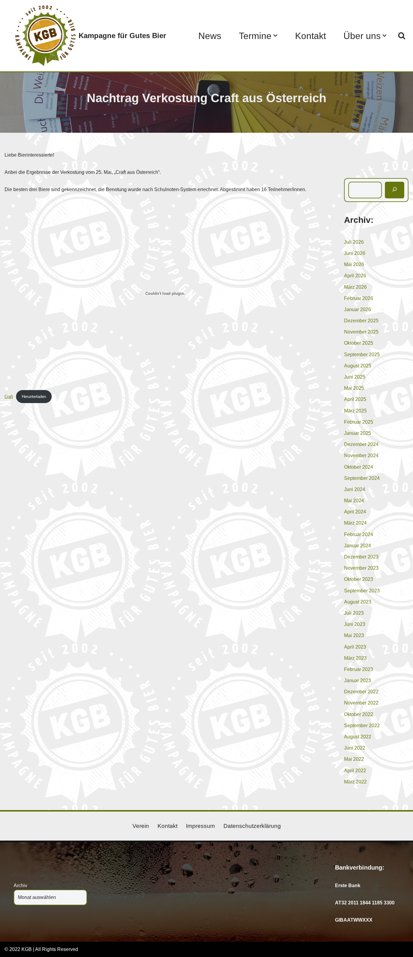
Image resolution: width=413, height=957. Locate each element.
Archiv (20, 885)
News (209, 36)
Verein (140, 826)
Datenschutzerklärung (252, 826)
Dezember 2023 (361, 556)
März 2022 (355, 781)
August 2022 (357, 736)
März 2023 (355, 658)
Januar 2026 (357, 309)
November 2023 (361, 568)
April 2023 (355, 646)
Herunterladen (34, 396)
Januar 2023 (357, 680)
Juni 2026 (354, 253)
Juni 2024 (354, 489)
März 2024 (355, 523)
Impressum (200, 826)
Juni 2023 (354, 624)
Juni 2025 (354, 376)
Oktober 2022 (358, 714)
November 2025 (361, 331)
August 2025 (357, 365)
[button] (275, 35)
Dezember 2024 (361, 444)
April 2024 (355, 511)
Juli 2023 (354, 613)
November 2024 (361, 455)
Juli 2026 (354, 242)
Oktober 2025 (358, 343)
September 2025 (362, 354)
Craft (9, 396)
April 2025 (355, 399)
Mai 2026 (354, 264)
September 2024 (362, 478)
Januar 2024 (357, 545)
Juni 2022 (354, 747)
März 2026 (355, 287)
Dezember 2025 (361, 320)
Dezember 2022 (361, 691)
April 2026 (355, 275)
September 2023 (362, 590)
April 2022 (355, 770)
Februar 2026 (358, 298)
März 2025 (355, 410)
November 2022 (361, 702)
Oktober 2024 (358, 467)
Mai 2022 (354, 759)
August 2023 (357, 601)
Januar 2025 (357, 433)
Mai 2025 (354, 388)
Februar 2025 (358, 422)
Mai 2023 (354, 635)
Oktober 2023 (358, 579)
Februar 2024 (358, 534)
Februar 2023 (358, 669)
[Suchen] (401, 35)
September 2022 (362, 725)
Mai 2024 (354, 500)
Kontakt (310, 36)
